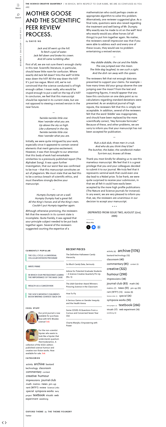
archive (20, 48)
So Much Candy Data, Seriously (80, 264)
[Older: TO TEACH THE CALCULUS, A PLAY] (5, 422)
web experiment (129, 309)
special (30, 391)
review (43, 387)
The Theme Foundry (60, 411)
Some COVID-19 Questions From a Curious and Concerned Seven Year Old (82, 313)
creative (31, 376)
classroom (45, 368)
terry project (112, 306)
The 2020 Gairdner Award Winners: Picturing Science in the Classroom (82, 285)
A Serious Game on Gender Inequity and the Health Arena (82, 302)
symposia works (44, 391)
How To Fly (71, 293)
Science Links (53, 387)
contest (46, 372)
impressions (33, 380)
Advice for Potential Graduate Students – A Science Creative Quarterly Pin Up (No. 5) (84, 273)
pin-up (52, 384)
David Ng (35, 41)
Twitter (28, 415)
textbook (39, 395)
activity (29, 364)
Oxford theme (34, 411)
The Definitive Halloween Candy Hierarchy (80, 256)
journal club (48, 380)
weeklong (43, 398)
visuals (49, 395)
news (45, 384)
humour (20, 61)
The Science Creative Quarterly (44, 3)
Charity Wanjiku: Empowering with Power (81, 324)
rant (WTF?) (32, 387)
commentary (34, 372)
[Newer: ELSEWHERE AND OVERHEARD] (3, 422)
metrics (36, 384)
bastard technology (118, 255)
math (29, 384)
